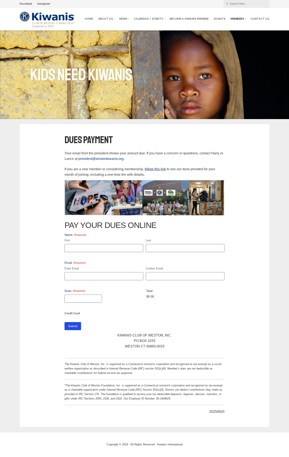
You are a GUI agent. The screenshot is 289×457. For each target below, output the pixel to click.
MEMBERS (237, 18)
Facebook (26, 3)
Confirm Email (154, 268)
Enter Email (72, 268)
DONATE (220, 18)
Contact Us (259, 18)
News (123, 18)
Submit (72, 326)
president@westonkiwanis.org (101, 159)
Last (148, 240)
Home (89, 18)
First (67, 240)
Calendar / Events (148, 18)
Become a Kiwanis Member (189, 18)
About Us (105, 18)
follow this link (155, 169)
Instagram (43, 3)
